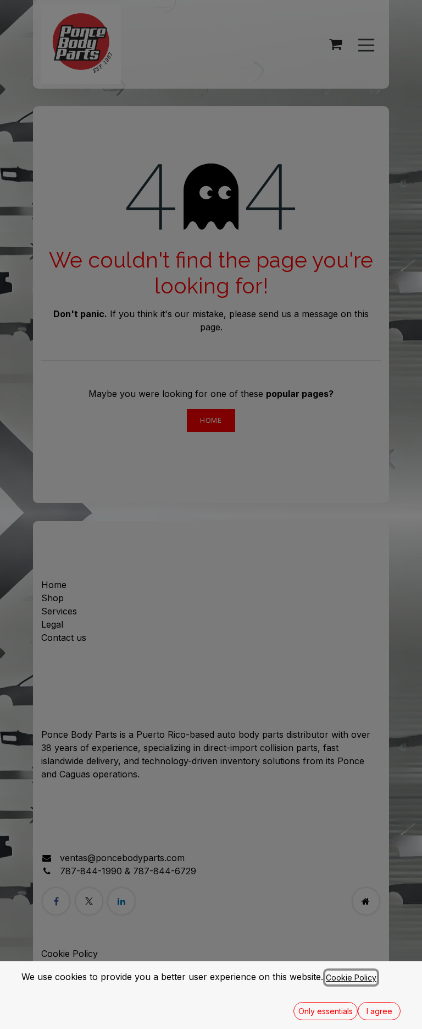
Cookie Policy (351, 977)
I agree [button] (379, 1011)
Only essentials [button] (325, 1011)
